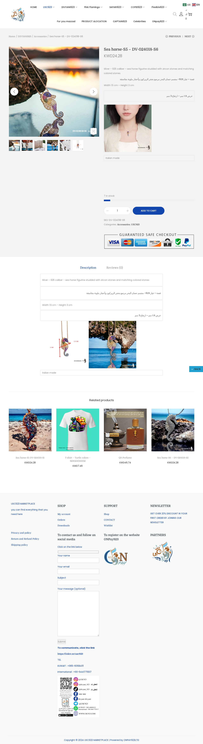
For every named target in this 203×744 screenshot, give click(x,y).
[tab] (88, 267)
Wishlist (108, 525)
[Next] (94, 92)
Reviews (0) (114, 267)
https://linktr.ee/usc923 (70, 654)
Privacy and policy (21, 533)
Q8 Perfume (125, 457)
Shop (106, 514)
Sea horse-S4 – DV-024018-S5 (173, 457)
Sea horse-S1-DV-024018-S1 (30, 457)
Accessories (40, 36)
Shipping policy (19, 545)
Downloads (64, 525)
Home (12, 36)
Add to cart (148, 210)
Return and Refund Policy (25, 539)
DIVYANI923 (24, 36)
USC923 (135, 224)
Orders (61, 520)
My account (64, 514)
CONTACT (109, 520)
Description (88, 267)
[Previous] (14, 92)
